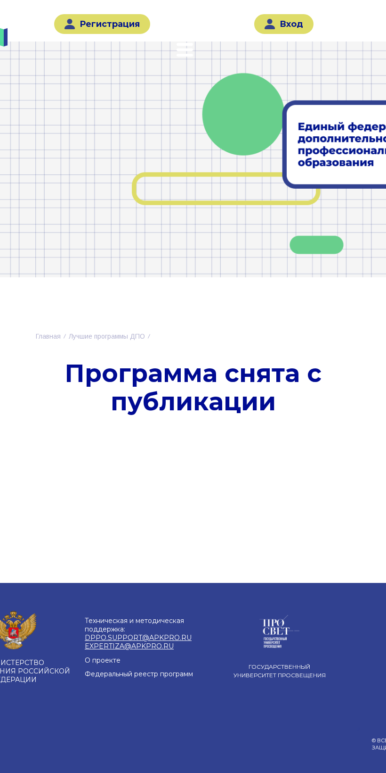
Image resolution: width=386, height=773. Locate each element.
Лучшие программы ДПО (107, 336)
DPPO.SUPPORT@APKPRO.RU (138, 637)
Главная (48, 336)
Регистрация (110, 24)
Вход (291, 24)
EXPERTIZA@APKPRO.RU (129, 646)
